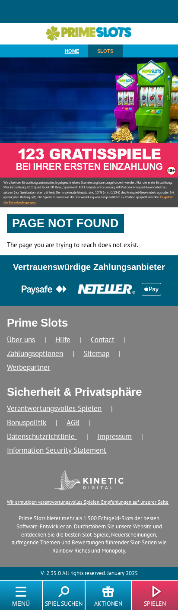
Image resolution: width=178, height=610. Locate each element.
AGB (73, 422)
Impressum (114, 436)
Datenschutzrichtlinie (42, 436)
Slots (105, 51)
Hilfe (62, 339)
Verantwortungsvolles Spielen (54, 408)
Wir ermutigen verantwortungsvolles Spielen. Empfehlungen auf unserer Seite (87, 502)
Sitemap (96, 353)
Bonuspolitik (26, 422)
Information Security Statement (56, 450)
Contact (102, 339)
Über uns (21, 339)
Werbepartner (28, 367)
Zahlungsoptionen (35, 353)
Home (72, 51)
